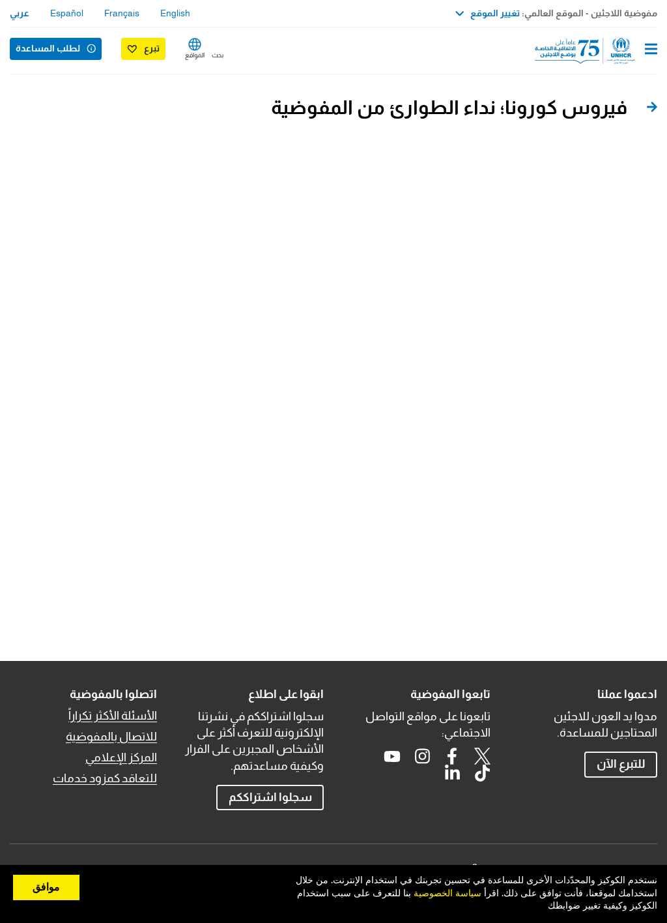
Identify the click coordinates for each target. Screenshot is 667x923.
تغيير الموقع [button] (495, 13)
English (175, 13)
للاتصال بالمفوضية (111, 736)
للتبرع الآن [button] (621, 763)
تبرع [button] (152, 48)
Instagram (422, 756)
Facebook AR (452, 756)
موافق (46, 887)
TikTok (482, 773)
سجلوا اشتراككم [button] (270, 797)
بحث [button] (217, 55)
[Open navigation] (651, 50)
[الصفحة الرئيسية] (590, 51)
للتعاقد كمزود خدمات (105, 778)
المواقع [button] (195, 55)
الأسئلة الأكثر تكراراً (112, 715)
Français (121, 13)
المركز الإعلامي (121, 757)
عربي (19, 13)
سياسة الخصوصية (447, 893)
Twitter (482, 756)
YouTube (392, 756)
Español (66, 13)
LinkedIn (452, 773)
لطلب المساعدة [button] (48, 48)
